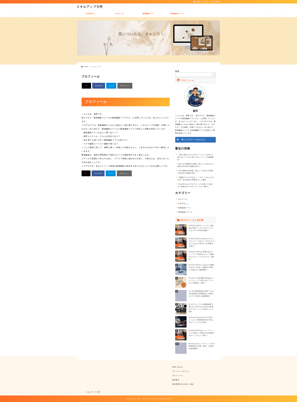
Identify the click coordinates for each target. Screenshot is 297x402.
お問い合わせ (177, 367)
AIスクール (120, 13)
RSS (207, 1)
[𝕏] (86, 86)
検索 (177, 71)
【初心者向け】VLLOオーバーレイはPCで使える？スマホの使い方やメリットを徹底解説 (196, 157)
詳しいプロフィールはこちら (193, 139)
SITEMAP (216, 1)
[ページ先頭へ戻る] (293, 398)
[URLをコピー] (125, 86)
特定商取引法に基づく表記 (183, 384)
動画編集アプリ (148, 13)
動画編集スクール (177, 13)
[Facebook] (98, 86)
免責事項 (175, 380)
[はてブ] (111, 86)
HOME (198, 1)
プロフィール (177, 375)
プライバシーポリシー (181, 371)
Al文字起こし (91, 13)
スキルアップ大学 (90, 6)
